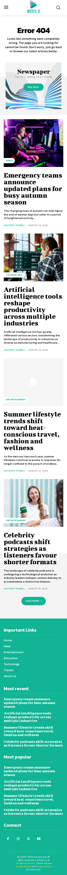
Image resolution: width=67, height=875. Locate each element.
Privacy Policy (43, 866)
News (9, 160)
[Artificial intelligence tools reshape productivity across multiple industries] (33, 257)
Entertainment (16, 399)
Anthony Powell (14, 225)
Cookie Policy (23, 866)
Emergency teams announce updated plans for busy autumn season (33, 188)
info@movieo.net (25, 863)
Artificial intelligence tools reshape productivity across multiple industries (33, 306)
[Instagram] (18, 839)
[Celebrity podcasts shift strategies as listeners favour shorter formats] (33, 503)
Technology (14, 275)
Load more (32, 601)
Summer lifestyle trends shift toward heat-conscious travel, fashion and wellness (32, 430)
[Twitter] (28, 839)
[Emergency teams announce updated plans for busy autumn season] (33, 143)
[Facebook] (8, 839)
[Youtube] (38, 839)
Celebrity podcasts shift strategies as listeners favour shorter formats (30, 548)
